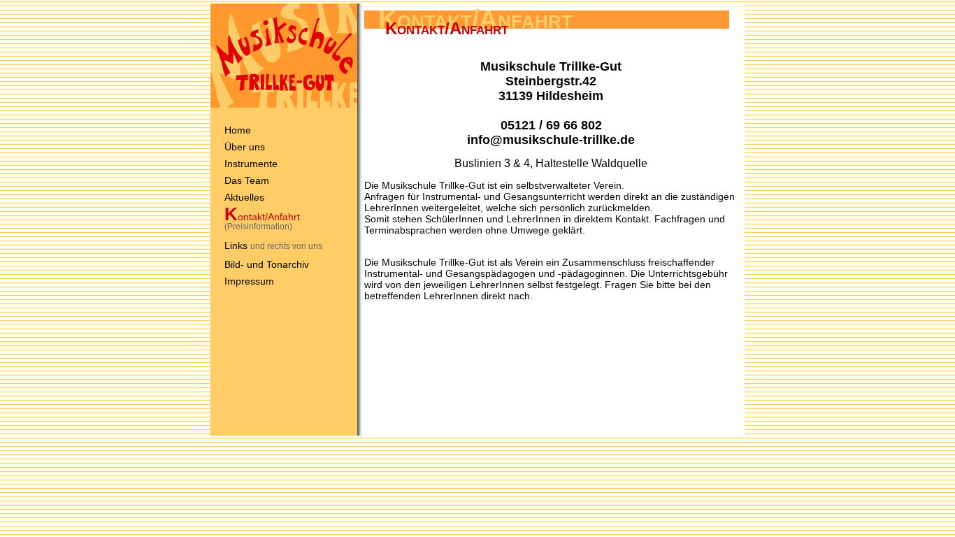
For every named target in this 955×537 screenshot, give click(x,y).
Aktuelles (244, 197)
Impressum (249, 281)
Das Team (246, 180)
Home (237, 130)
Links (235, 245)
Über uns (244, 146)
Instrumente (251, 163)
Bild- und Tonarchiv (266, 264)
